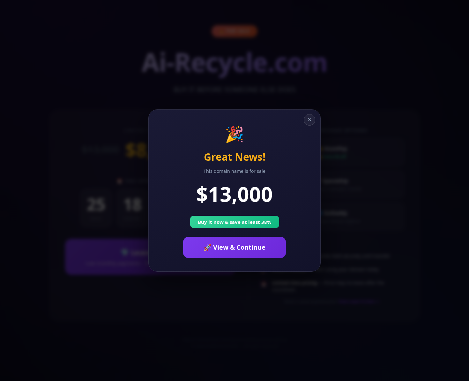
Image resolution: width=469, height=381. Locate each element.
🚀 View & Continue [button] (234, 247)
